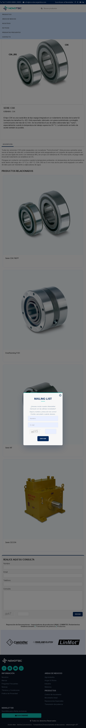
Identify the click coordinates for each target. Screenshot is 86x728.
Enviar (43, 438)
